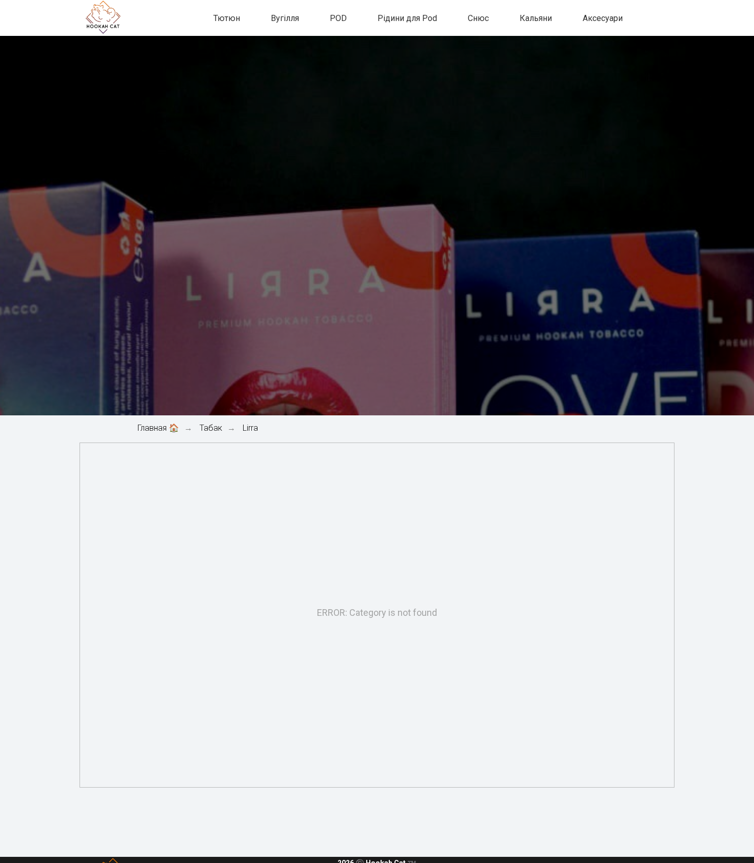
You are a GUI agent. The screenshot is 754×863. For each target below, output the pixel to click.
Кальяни (536, 18)
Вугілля (285, 18)
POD (338, 18)
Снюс (478, 18)
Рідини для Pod (407, 18)
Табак (211, 428)
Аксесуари (603, 18)
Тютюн (226, 18)
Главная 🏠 (158, 428)
